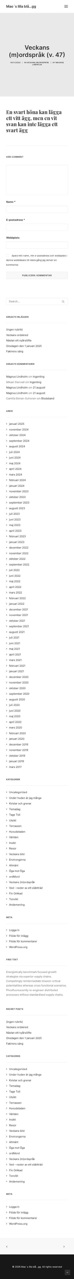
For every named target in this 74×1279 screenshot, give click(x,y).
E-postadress (15, 219)
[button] (66, 6)
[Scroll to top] (67, 1272)
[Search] (37, 301)
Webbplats (12, 237)
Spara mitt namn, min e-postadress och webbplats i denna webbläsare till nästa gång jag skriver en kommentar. (36, 260)
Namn (10, 201)
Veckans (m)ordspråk (38, 62)
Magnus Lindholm (17, 376)
